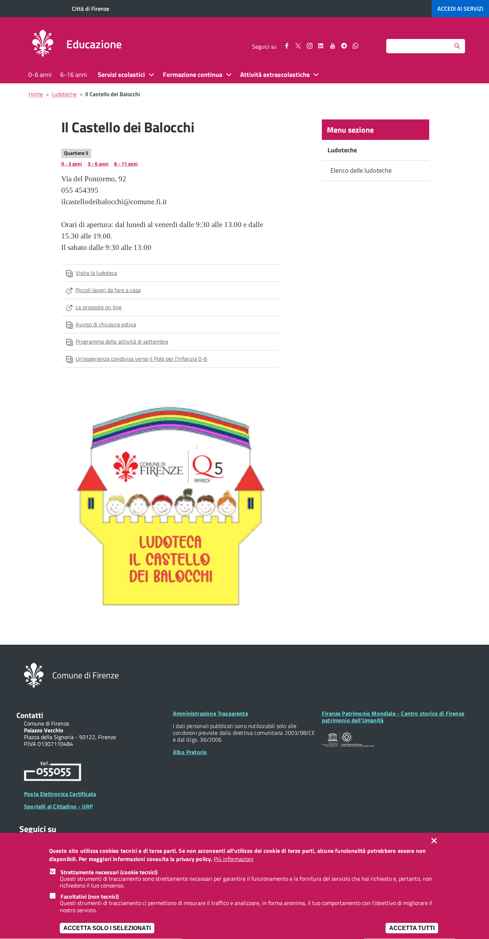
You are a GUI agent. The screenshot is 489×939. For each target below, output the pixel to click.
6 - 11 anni (126, 163)
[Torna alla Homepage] (34, 674)
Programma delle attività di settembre (122, 341)
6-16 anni (73, 74)
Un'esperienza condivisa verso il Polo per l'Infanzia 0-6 (141, 358)
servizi (460, 8)
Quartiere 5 (76, 153)
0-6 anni (40, 74)
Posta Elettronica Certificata (60, 794)
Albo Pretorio (190, 752)
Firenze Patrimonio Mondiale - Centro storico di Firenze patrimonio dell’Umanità (393, 716)
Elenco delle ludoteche (361, 170)
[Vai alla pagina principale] (42, 44)
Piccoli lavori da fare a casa (108, 290)
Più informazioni (233, 859)
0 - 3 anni (71, 163)
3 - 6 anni (98, 163)
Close (435, 840)
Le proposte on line (99, 307)
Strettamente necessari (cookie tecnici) (109, 872)
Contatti (29, 715)
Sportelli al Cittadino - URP (58, 806)
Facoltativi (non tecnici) (89, 896)
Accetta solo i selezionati (107, 928)
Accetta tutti (412, 928)
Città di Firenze (90, 8)
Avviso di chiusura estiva (106, 324)
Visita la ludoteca (96, 273)
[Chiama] (52, 772)
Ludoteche (342, 150)
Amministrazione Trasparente (210, 713)
